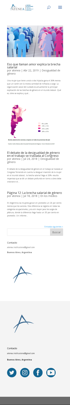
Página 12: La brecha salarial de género (34, 193)
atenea (16, 70)
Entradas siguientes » (53, 226)
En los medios (48, 196)
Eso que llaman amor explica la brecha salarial (33, 65)
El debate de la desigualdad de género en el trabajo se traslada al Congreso (33, 154)
